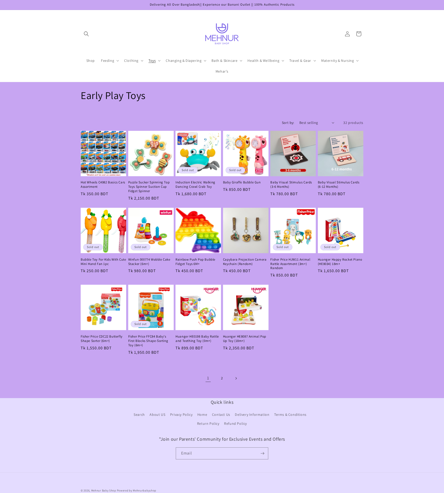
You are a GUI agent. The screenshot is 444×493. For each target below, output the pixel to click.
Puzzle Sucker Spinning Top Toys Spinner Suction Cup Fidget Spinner (149, 186)
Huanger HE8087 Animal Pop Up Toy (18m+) (244, 338)
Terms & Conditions (290, 414)
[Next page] (236, 378)
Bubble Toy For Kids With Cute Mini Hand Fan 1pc (103, 262)
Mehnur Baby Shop (103, 490)
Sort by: (288, 122)
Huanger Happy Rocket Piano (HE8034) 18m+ (340, 262)
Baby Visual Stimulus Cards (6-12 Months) (338, 184)
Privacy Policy (181, 414)
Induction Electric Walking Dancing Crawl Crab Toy (195, 184)
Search (139, 414)
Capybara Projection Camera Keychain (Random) (245, 262)
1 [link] (208, 378)
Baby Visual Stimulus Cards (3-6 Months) (291, 184)
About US (157, 414)
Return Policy (208, 423)
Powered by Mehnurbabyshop (136, 490)
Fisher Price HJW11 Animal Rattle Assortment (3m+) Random (290, 264)
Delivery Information (252, 414)
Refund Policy (235, 423)
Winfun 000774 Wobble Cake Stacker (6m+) (149, 262)
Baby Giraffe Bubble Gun (242, 182)
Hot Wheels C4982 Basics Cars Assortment (103, 184)
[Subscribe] (262, 453)
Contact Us (221, 414)
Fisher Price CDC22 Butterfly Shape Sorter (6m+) (102, 338)
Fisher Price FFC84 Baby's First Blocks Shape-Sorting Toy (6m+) (148, 340)
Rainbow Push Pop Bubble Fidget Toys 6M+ (195, 262)
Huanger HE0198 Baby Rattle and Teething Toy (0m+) (197, 338)
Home (202, 414)
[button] (86, 34)
